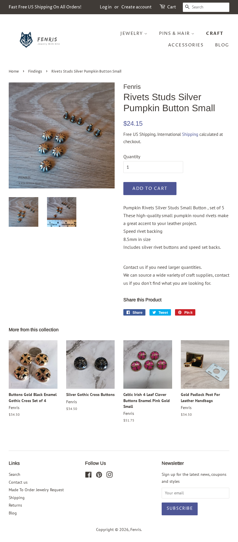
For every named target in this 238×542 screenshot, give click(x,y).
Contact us (18, 482)
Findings (35, 71)
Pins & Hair (175, 33)
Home (14, 71)
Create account (136, 7)
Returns (15, 505)
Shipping (190, 134)
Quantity (131, 156)
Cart (171, 7)
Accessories (186, 45)
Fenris (135, 529)
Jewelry (132, 33)
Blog (222, 45)
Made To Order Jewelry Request (36, 489)
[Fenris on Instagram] (109, 475)
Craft (214, 33)
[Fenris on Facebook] (88, 475)
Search (14, 474)
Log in (106, 7)
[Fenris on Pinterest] (99, 475)
